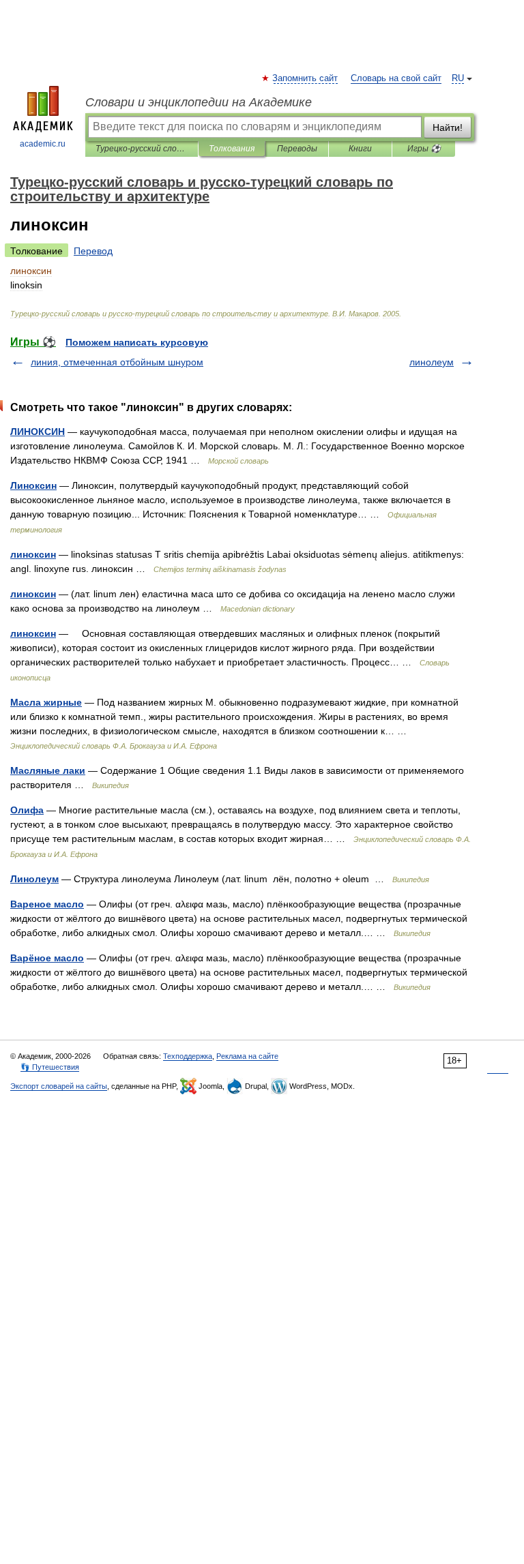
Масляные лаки (47, 770)
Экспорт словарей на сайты (58, 1086)
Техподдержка (187, 1056)
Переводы (297, 148)
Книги (360, 148)
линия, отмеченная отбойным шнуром (117, 362)
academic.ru (43, 144)
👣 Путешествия (49, 1067)
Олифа (27, 809)
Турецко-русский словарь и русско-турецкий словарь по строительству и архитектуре (142, 148)
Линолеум (34, 878)
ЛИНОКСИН (37, 431)
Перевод (93, 250)
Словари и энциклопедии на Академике (198, 102)
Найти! (448, 127)
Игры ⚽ (424, 148)
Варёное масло (47, 957)
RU (458, 78)
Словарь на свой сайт (396, 78)
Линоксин (33, 485)
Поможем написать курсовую (137, 342)
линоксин (33, 554)
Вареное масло (47, 904)
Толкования (231, 148)
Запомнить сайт (306, 78)
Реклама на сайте (247, 1056)
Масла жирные (46, 702)
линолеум (431, 362)
